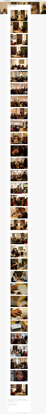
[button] (8, 7)
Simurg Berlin (7, 0)
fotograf (9, 406)
